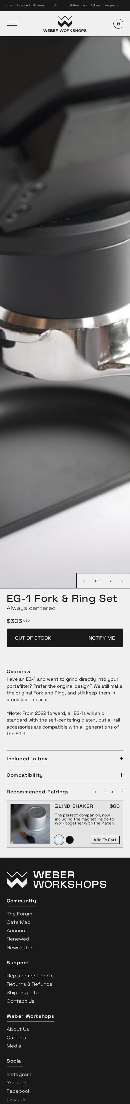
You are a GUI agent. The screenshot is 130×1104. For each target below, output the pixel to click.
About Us (18, 1029)
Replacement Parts (30, 976)
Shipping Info (23, 992)
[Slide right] (120, 791)
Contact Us (20, 1001)
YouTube (17, 1083)
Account (17, 930)
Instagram (19, 1074)
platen (88, 720)
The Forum (19, 914)
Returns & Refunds (29, 984)
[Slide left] (98, 791)
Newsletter (20, 948)
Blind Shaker (74, 806)
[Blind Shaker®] (30, 821)
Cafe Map (19, 922)
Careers (16, 1037)
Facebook (19, 1091)
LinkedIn (17, 1099)
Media (14, 1046)
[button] (65, 881)
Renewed (18, 939)
